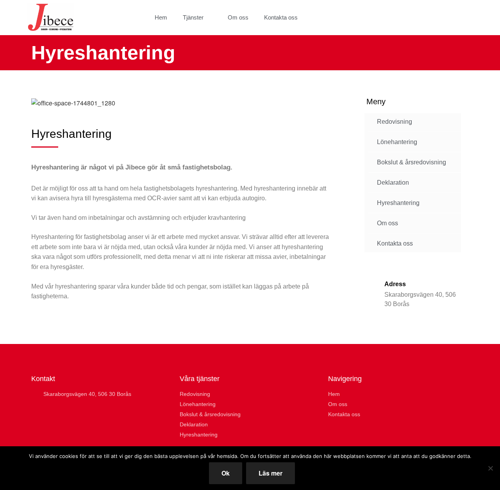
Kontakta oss (281, 17)
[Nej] (490, 468)
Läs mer (270, 473)
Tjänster (193, 17)
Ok (225, 473)
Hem (161, 17)
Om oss (238, 17)
